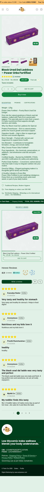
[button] (7, 77)
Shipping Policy (15, 456)
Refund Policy (19, 458)
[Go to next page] (30, 413)
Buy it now (22, 95)
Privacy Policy (7, 458)
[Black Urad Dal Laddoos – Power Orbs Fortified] (22, 230)
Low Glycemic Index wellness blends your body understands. (20, 442)
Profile (22, 468)
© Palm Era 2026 (7, 468)
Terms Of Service (29, 456)
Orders (16, 468)
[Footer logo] (7, 429)
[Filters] (35, 282)
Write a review (16, 282)
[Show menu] (3, 9)
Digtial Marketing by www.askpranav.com (14, 472)
